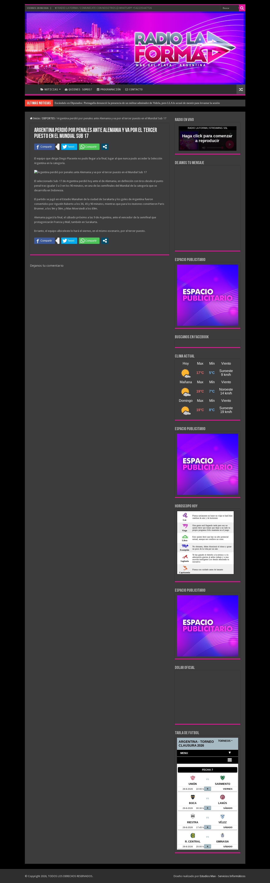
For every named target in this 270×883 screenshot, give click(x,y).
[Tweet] (69, 147)
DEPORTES (48, 118)
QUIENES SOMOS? (80, 89)
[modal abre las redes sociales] (104, 147)
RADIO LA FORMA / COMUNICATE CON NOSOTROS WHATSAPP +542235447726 (105, 8)
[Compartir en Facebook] (44, 147)
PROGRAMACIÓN (110, 89)
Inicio (36, 118)
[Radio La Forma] (135, 47)
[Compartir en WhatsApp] (89, 147)
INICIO (32, 88)
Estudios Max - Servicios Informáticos (222, 876)
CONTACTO (136, 89)
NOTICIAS (51, 89)
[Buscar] (242, 8)
